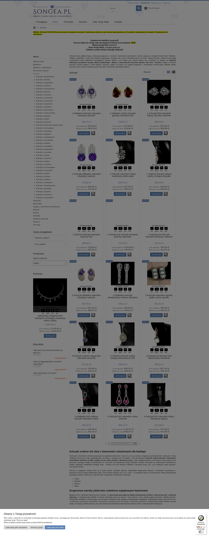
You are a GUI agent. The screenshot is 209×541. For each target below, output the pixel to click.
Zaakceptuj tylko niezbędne (16, 527)
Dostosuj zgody (37, 527)
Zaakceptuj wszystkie (55, 527)
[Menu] (205, 515)
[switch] (201, 531)
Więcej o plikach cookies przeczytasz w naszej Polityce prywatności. (28, 522)
